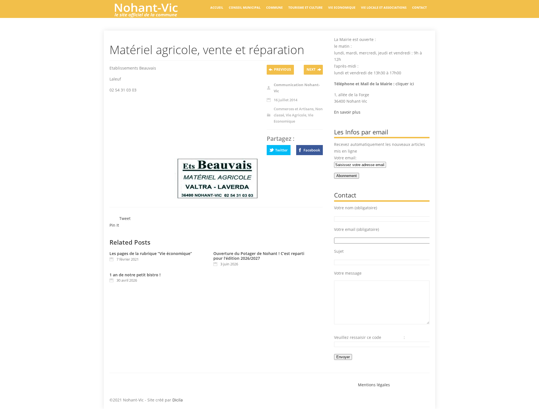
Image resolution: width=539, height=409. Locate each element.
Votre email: (345, 157)
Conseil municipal (245, 7)
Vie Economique (341, 7)
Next (311, 69)
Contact (419, 7)
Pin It (114, 225)
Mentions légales (374, 384)
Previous (282, 69)
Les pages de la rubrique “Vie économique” (150, 253)
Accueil (216, 7)
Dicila (177, 400)
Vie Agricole (296, 115)
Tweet (125, 218)
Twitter (281, 150)
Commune (274, 7)
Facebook (311, 150)
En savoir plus (347, 112)
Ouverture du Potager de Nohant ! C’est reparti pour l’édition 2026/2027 (258, 256)
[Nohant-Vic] (151, 15)
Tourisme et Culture (305, 7)
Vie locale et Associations (383, 7)
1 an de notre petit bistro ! (135, 274)
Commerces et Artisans (294, 108)
